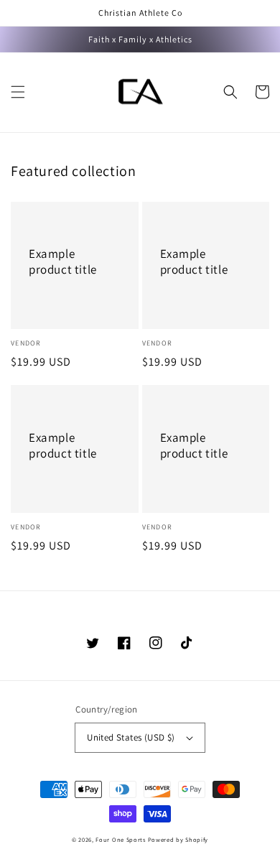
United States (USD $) (130, 737)
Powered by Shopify (178, 839)
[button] (18, 92)
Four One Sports (120, 839)
